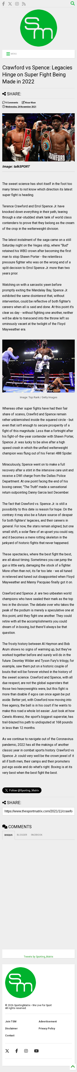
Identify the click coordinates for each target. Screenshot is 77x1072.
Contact (9, 1035)
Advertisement (48, 1021)
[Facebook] (3, 4)
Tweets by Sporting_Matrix (38, 956)
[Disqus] (38, 891)
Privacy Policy (47, 1028)
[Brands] (10, 4)
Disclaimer (11, 1028)
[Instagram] (17, 4)
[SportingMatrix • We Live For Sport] (38, 45)
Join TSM (10, 1021)
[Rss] (24, 4)
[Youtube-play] (36, 1050)
